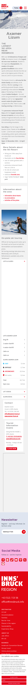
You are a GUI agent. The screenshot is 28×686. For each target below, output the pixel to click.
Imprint (12, 673)
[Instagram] (7, 559)
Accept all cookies (14, 677)
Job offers (5, 636)
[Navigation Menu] (25, 8)
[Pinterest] (20, 559)
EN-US (4, 639)
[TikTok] (11, 559)
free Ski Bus (20, 158)
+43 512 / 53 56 (10, 598)
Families (4, 618)
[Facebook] (3, 559)
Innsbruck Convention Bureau (12, 645)
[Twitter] (24, 559)
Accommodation (10, 198)
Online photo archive (9, 651)
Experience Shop (7, 629)
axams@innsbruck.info (13, 439)
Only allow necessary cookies (14, 683)
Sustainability (6, 626)
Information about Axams (13, 196)
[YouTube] (16, 559)
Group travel (6, 648)
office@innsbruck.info (13, 602)
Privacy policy (7, 673)
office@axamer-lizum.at (12, 414)
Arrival (4, 612)
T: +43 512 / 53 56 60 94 (14, 436)
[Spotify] (3, 563)
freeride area (15, 174)
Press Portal (6, 654)
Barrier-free (6, 620)
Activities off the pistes (12, 200)
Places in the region (9, 623)
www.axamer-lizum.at (11, 416)
